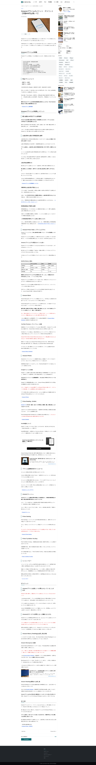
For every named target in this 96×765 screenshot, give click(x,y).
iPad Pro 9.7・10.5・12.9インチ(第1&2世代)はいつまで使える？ (69, 33)
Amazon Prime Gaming (27, 534)
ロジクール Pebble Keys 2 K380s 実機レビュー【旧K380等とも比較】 (69, 27)
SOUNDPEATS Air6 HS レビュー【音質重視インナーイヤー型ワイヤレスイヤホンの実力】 (69, 94)
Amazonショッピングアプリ (28, 489)
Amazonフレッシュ (26, 512)
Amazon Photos (25, 397)
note (44, 757)
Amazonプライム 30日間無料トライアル (30, 183)
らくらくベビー (25, 578)
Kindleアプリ (23, 404)
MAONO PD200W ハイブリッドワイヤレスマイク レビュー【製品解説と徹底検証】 (69, 110)
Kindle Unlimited (25, 419)
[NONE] (72, 2)
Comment (27, 739)
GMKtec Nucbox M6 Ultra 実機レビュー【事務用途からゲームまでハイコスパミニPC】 (69, 88)
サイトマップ (46, 756)
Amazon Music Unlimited (27, 351)
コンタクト (46, 753)
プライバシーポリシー (48, 754)
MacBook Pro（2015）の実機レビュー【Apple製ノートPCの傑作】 (69, 39)
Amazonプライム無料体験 (27, 106)
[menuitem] (35, 2)
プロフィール (46, 751)
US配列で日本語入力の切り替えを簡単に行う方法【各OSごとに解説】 (69, 16)
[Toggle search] (74, 2)
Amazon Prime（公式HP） (27, 726)
